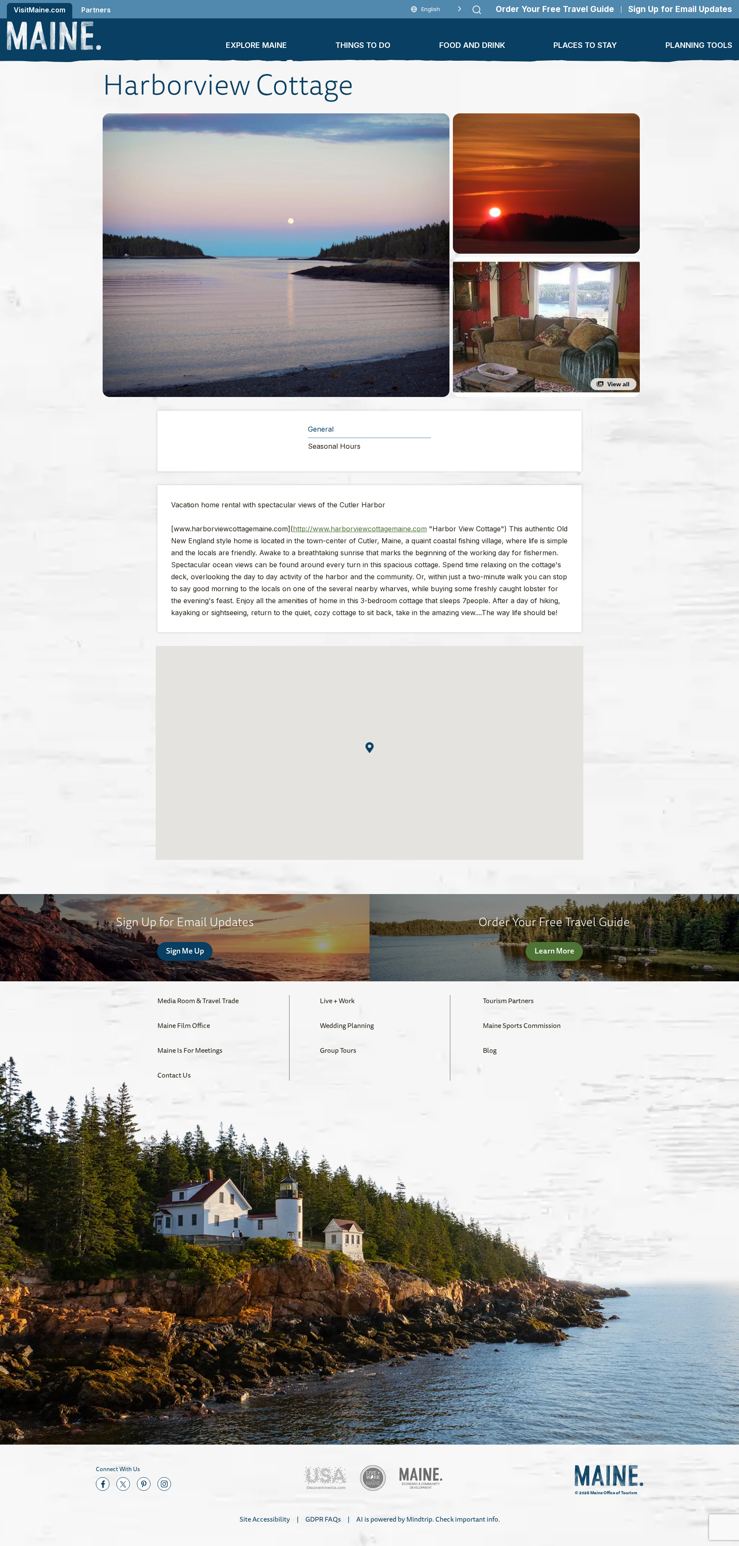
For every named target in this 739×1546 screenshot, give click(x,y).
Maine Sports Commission (522, 1025)
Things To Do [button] (362, 45)
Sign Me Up (185, 951)
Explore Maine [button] (256, 45)
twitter (123, 1484)
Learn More (554, 951)
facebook (102, 1484)
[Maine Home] (54, 35)
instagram (164, 1484)
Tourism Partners (508, 1000)
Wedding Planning (347, 1025)
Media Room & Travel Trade (198, 1000)
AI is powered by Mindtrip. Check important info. (428, 1519)
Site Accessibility (264, 1519)
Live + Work (337, 1000)
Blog (490, 1050)
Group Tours (338, 1050)
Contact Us (174, 1075)
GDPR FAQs (323, 1519)
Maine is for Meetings (189, 1050)
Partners (96, 10)
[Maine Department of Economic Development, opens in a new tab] (420, 1478)
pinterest (144, 1484)
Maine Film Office (183, 1025)
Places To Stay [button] (585, 45)
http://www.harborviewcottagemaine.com (360, 528)
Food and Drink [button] (472, 45)
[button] (276, 255)
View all (618, 384)
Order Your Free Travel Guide (555, 9)
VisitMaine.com (39, 10)
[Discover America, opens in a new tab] (325, 1478)
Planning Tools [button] (698, 45)
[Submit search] (476, 9)
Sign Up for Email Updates (680, 9)
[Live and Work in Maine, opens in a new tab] (373, 1478)
